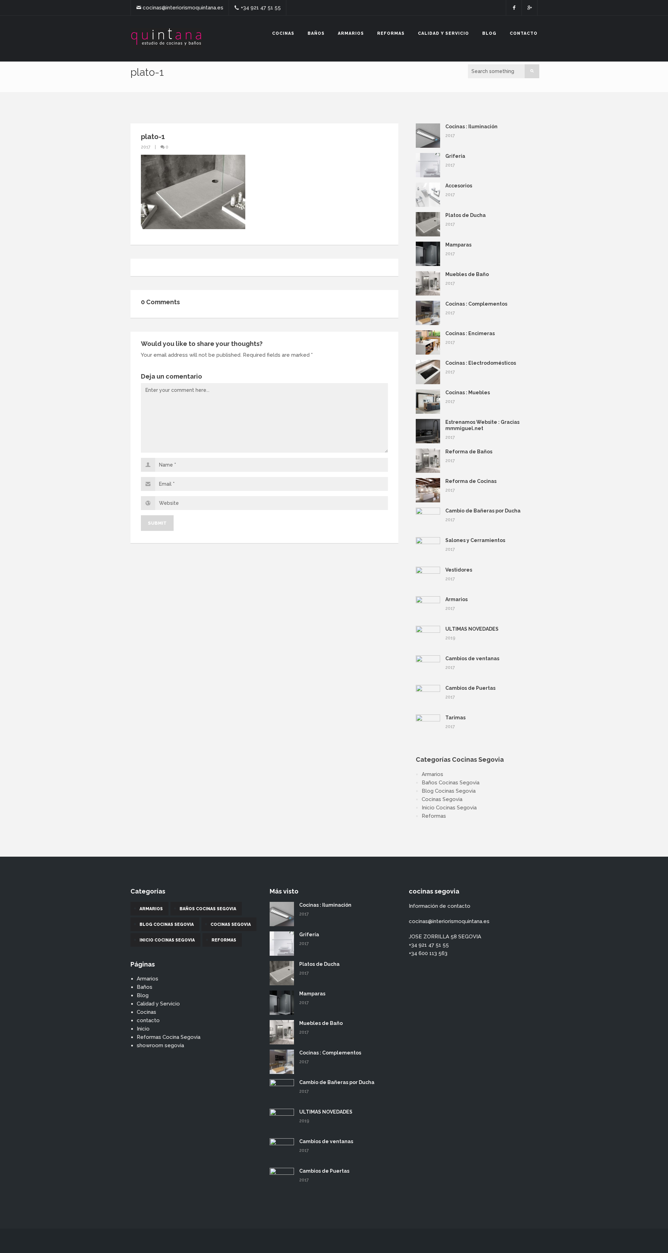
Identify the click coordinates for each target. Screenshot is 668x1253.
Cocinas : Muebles (467, 392)
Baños (316, 33)
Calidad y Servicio (443, 33)
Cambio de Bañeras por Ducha (482, 511)
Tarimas (455, 717)
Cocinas (283, 33)
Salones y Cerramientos (475, 540)
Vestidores (458, 570)
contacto (524, 33)
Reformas (391, 33)
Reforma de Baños (468, 451)
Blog (489, 33)
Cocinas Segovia (442, 799)
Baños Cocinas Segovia (450, 782)
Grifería (455, 156)
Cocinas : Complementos (476, 304)
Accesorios (458, 185)
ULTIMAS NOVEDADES (472, 629)
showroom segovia (160, 1045)
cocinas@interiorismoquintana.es (183, 8)
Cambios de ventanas (472, 658)
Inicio (143, 1029)
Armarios (351, 33)
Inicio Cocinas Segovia (449, 808)
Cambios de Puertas (470, 688)
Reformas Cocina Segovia (168, 1037)
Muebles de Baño (467, 274)
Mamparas (458, 245)
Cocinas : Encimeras (470, 333)
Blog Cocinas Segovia (449, 791)
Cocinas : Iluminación (471, 126)
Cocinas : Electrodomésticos (480, 363)
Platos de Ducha (465, 215)
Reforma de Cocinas (470, 481)
